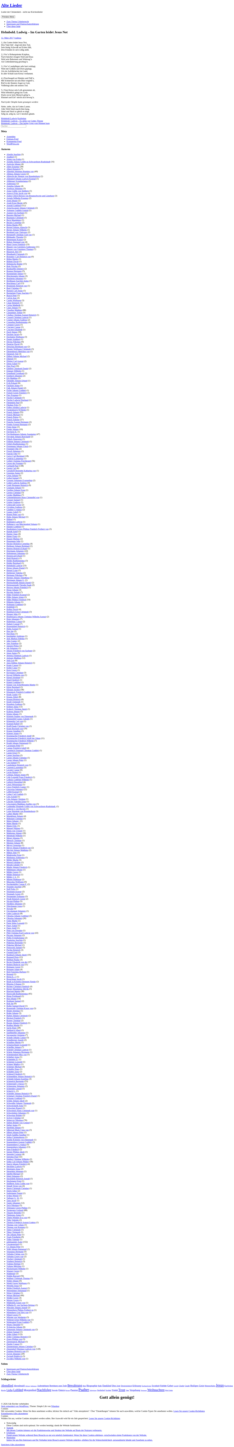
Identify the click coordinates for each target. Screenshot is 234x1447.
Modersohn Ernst (13, 855)
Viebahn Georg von (14, 1256)
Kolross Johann (13, 711)
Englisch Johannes (14, 376)
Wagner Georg (12, 1271)
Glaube (181, 1386)
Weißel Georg (12, 1298)
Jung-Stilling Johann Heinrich (19, 663)
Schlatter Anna (12, 1071)
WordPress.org (12, 144)
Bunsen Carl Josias (14, 291)
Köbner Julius (12, 707)
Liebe (9, 1389)
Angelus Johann (13, 186)
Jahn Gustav (11, 641)
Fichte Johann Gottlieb (16, 390)
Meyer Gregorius (13, 845)
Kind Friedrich (12, 680)
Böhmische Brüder (14, 264)
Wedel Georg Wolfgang (16, 1283)
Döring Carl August (14, 361)
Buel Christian (12, 288)
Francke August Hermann (17, 422)
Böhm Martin (12, 259)
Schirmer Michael (14, 1067)
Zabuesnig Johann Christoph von (20, 1329)
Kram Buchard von (14, 728)
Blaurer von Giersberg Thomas (19, 249)
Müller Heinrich (13, 874)
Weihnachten (156, 1390)
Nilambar (55, 1406)
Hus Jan (9, 631)
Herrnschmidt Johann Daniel (18, 582)
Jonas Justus (11, 653)
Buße (100, 1386)
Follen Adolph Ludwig (16, 407)
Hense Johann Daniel (15, 568)
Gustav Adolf (12, 512)
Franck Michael (13, 415)
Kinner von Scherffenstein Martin (20, 685)
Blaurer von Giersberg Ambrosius (20, 247)
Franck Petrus (12, 417)
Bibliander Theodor (14, 237)
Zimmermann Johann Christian (19, 1346)
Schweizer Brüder (14, 1115)
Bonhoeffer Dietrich (15, 269)
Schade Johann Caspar (16, 1037)
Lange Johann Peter (14, 760)
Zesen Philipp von (14, 1339)
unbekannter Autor (14, 1242)
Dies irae (116, 1385)
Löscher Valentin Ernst (16, 801)
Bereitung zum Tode (58, 1385)
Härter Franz (11, 536)
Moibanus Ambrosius (15, 857)
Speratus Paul (12, 1157)
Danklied (106, 1385)
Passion (74, 1390)
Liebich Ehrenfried (14, 782)
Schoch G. (11, 1091)
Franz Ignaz (11, 427)
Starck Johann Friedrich (16, 1164)
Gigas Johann (12, 475)
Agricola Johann (13, 164)
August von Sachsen (15, 213)
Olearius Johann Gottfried (17, 916)
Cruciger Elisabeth (14, 329)
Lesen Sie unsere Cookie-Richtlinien (189, 1411)
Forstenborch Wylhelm (16, 410)
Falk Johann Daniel (14, 388)
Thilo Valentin (12, 1220)
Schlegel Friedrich (14, 1074)
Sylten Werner (12, 1196)
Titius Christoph (13, 1232)
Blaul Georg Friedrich (15, 244)
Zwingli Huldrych (14, 1356)
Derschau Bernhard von (16, 346)
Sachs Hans (11, 1028)
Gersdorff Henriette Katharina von (21, 471)
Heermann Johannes (15, 551)
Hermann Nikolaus (14, 575)
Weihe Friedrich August (16, 1288)
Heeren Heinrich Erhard (16, 548)
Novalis (9, 908)
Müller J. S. (11, 877)
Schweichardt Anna (14, 1106)
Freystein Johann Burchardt (18, 436)
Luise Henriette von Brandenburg (20, 811)
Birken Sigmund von (15, 242)
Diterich (9, 359)
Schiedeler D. (12, 1059)
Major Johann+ (13, 821)
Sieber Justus (12, 1125)
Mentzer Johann (13, 843)
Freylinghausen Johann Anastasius (21, 434)
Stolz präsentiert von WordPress (15, 1406)
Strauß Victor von (14, 1186)
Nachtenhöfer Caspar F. (16, 884)
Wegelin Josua (12, 1286)
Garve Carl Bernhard (15, 456)
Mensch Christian (14, 840)
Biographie (92, 1385)
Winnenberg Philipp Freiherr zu (19, 1310)
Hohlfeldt (10, 607)
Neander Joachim (13, 887)
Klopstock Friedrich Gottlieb (18, 692)
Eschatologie (146, 1386)
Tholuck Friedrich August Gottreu (21, 1222)
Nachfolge (44, 1390)
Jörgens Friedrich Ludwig (17, 655)
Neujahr (55, 1390)
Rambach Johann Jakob (16, 955)
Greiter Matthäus (13, 495)
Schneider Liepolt (14, 1088)
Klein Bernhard (13, 687)
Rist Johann (11, 998)
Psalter (83, 1389)
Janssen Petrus (12, 646)
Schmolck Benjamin (15, 1081)
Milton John (11, 852)
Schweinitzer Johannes (16, 1113)
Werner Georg (12, 1300)
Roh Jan (10, 1003)
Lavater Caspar (13, 770)
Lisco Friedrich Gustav (16, 787)
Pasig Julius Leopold (15, 923)
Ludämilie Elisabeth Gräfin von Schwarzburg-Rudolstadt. (31, 806)
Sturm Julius (11, 1191)
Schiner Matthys (13, 1064)
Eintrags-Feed (12, 139)
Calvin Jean (11, 298)
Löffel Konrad (12, 792)
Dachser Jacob (12, 334)
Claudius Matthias (14, 310)
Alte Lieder (11, 5)
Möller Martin (12, 860)
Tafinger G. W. (12, 1198)
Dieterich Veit (12, 354)
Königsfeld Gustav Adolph (18, 719)
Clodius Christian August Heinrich (21, 315)
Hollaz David (12, 609)
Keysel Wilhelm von (15, 675)
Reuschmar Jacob (14, 979)
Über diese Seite (13, 26)
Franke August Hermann (17, 424)
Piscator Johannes (14, 935)
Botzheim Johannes (14, 278)
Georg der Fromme (14, 463)
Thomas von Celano (15, 1225)
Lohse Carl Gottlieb (14, 794)
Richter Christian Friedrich (17, 986)
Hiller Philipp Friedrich (16, 599)
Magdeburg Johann (14, 816)
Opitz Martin (11, 921)
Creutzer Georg (13, 325)
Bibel (84, 1386)
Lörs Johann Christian (15, 799)
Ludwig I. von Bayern (16, 809)
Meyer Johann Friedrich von (18, 848)
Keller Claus (11, 668)
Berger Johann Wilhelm (16, 230)
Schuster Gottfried (14, 1098)
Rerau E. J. (11, 977)
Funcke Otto (11, 454)
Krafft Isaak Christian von (17, 726)
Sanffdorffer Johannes (15, 1033)
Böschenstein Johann (15, 276)
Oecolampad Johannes (16, 911)
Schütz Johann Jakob (15, 1101)
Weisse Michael (13, 1295)
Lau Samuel (11, 762)
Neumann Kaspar (14, 891)
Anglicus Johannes (14, 188)
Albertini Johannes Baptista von (20, 171)
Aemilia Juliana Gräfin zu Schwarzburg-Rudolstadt (28, 162)
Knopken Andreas (14, 704)
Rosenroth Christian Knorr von (19, 1008)
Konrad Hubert (13, 724)
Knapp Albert (12, 697)
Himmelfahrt (210, 1386)
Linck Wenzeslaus (14, 784)
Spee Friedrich (12, 1149)
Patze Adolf (11, 928)
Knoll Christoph (13, 702)
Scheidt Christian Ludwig (17, 1050)
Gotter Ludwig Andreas (16, 483)
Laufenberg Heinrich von (17, 765)
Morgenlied (30, 1389)
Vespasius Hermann (14, 1251)
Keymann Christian (14, 672)
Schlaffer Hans (12, 1069)
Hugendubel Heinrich (15, 626)
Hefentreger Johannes (15, 553)
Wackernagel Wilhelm (15, 1269)
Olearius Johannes (14, 918)
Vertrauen (144, 1390)
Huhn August (12, 629)
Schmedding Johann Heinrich (19, 1076)
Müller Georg (12, 872)
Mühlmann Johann (14, 870)
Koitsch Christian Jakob (16, 709)
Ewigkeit (156, 1385)
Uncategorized (12, 1244)
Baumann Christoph (15, 218)
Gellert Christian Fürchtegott (18, 461)
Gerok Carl (11, 468)
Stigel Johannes (13, 1176)
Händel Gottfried (13, 526)
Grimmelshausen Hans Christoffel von (22, 497)
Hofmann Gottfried (14, 604)
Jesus (220, 1385)
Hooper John (12, 614)
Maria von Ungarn (14, 831)
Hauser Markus (13, 539)
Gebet (170, 1385)
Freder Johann (12, 429)
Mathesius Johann (14, 833)
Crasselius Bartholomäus (17, 322)
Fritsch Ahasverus (14, 439)
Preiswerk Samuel (14, 947)
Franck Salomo (13, 419)
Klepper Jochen (13, 689)
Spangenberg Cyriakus (16, 1144)
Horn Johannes (12, 619)
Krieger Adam (12, 733)
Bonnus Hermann (14, 271)
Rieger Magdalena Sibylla (17, 989)
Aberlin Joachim (13, 154)
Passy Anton (11, 925)
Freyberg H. (11, 432)
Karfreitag (21, 118)
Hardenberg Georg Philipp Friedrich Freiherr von (27, 529)
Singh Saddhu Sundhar (16, 1135)
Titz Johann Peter (13, 1234)
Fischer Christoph (14, 398)
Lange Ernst (11, 753)
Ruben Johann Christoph (17, 1015)
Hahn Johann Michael (15, 517)
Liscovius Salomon (14, 789)
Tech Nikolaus (12, 1205)
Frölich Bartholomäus (15, 444)
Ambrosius (11, 183)
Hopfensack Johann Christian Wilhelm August (26, 617)
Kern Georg (11, 670)
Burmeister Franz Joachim (17, 293)
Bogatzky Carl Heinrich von (18, 256)
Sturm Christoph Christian (17, 1188)
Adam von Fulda (13, 159)
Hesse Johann (12, 590)
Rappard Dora (12, 957)
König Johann (12, 714)
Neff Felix (10, 889)
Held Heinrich (12, 558)
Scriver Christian (13, 1118)
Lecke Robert (12, 772)
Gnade (187, 1386)
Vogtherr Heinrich (14, 1261)
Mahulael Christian (14, 818)
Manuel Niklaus (13, 828)
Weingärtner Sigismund (16, 1290)
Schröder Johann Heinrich (17, 1093)
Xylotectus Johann (14, 1327)
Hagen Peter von (13, 514)
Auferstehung (43, 1386)
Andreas (17, 38)
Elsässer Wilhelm (13, 371)
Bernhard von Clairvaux (16, 232)
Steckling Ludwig (14, 1166)
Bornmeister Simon (14, 273)
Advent (27, 1386)
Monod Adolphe (13, 862)
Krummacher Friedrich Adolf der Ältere (23, 738)
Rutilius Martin (12, 1025)
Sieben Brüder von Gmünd (18, 1123)
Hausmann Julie (13, 541)
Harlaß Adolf (12, 531)
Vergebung (135, 1390)
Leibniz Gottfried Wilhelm (17, 780)
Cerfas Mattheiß (13, 305)
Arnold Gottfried (13, 205)
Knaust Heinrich (13, 699)
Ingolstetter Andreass (15, 636)
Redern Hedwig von (15, 964)
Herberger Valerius (14, 573)
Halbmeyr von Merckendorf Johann (21, 524)
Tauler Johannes (13, 1203)
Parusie (67, 1390)
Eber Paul (10, 366)
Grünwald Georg (13, 505)
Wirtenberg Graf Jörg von (17, 1312)
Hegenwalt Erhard (14, 556)
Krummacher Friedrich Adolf (18, 736)
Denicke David (13, 344)
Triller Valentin (12, 1239)
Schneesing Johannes (15, 1086)
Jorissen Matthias (13, 658)
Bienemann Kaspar (14, 239)
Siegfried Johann (13, 1127)
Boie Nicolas (12, 266)
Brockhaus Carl (13, 283)
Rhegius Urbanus (13, 984)
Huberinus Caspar (14, 621)
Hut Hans (10, 634)
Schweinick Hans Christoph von (20, 1110)
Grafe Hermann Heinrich (17, 485)
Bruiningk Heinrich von (16, 286)
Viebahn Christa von (15, 1254)
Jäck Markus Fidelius (15, 638)
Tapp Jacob (11, 1200)
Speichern (5, 1444)
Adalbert (10, 157)
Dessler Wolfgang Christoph (18, 349)
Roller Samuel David (15, 1006)
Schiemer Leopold (14, 1062)
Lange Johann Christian (16, 758)
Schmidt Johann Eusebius (17, 1079)
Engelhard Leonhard (15, 373)
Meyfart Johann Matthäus (17, 850)
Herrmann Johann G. (15, 580)
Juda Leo (10, 660)
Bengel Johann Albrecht (16, 227)
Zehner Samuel (13, 1332)
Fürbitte (163, 1386)
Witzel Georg (12, 1315)
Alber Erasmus (12, 166)
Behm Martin (12, 225)
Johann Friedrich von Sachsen (19, 651)
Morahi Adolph (13, 865)
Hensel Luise (12, 570)
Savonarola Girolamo (15, 1035)
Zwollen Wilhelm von (15, 1359)
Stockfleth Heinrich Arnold (18, 1178)
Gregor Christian (13, 492)
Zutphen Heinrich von (15, 1351)
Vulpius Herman (13, 1264)
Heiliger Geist (197, 1385)
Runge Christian (13, 1020)
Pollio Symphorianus (15, 938)
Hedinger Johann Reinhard (18, 546)
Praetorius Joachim (14, 940)
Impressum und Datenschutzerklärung (22, 24)
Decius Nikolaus (13, 342)
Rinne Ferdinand (13, 996)
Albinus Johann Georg (16, 174)
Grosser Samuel (13, 500)
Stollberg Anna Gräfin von (17, 1183)
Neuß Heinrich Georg (15, 899)
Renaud (9, 974)
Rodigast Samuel (13, 1001)
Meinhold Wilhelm (14, 835)
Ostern (61, 1390)
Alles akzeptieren (20, 1413)
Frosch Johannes (13, 451)
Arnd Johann (12, 200)
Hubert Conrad (12, 624)
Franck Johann (12, 412)
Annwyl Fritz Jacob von (16, 193)
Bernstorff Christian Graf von (19, 235)
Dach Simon (11, 332)
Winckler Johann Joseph (16, 1307)
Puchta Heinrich (13, 950)
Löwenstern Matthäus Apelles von (21, 804)
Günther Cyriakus (14, 509)
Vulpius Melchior (13, 1266)
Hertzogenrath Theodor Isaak (19, 585)
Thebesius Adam (13, 1215)
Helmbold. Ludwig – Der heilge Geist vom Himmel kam (25, 123)
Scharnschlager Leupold (16, 1045)
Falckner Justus (13, 385)
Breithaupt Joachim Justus (17, 281)
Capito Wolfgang (13, 300)
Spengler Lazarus (13, 1154)
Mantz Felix (11, 826)
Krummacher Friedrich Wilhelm (20, 741)
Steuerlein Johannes (14, 1171)
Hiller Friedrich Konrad (16, 595)
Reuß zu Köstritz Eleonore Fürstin (21, 981)
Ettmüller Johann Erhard (16, 381)
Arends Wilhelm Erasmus (17, 198)
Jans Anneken (12, 643)
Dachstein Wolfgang (15, 337)
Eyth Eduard (11, 383)
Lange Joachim (13, 755)
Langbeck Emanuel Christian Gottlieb (22, 750)
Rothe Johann (12, 1013)
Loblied (18, 1390)
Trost (121, 1390)
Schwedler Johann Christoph (18, 1103)
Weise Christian (13, 1293)
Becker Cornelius (13, 222)
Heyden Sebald (13, 592)
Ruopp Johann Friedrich (16, 1023)
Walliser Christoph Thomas (18, 1278)
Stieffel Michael (13, 1174)
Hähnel (9, 519)
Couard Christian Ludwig (17, 317)
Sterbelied (101, 1390)
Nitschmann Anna (14, 906)
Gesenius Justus (13, 473)
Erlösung (136, 1385)
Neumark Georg (13, 894)
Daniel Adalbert (13, 339)
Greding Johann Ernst (15, 490)
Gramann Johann (13, 488)
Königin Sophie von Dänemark (19, 716)
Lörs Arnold (11, 797)
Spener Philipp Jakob (15, 1152)
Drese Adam (11, 363)
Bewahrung (74, 1385)
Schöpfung (93, 1390)
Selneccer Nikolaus (14, 1120)
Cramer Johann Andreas (16, 320)
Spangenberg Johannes (16, 1147)
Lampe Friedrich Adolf (16, 748)
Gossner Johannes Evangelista (19, 480)
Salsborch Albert (13, 1030)
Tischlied (108, 1390)
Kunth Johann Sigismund (17, 743)
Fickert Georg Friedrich (16, 393)
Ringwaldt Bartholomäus (17, 994)
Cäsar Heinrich (12, 303)
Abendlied (7, 1385)
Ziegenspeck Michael (15, 1341)
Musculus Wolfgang (15, 882)
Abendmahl (19, 1385)
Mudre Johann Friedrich (16, 867)
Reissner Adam (13, 969)
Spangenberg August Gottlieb (19, 1142)
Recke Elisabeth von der (16, 962)
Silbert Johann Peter (15, 1132)
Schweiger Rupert (14, 1108)
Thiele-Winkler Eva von (16, 1217)
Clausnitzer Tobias (14, 312)
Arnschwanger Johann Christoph (20, 208)
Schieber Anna (12, 1057)
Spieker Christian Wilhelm (17, 1159)
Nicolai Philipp (12, 901)
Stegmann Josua (13, 1169)
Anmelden (10, 136)
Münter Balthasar (13, 879)
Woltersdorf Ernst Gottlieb (17, 1322)
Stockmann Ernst (13, 1181)
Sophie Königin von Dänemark (19, 1140)
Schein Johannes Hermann (17, 1052)
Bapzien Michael (13, 215)
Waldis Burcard (13, 1276)
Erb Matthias (11, 378)
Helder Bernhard (13, 563)
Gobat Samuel (12, 478)
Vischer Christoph (14, 1259)
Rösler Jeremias (13, 1011)
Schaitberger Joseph (15, 1040)
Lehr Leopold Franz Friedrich (19, 777)
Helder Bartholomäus (15, 561)
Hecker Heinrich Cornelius (18, 544)
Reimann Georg (13, 967)
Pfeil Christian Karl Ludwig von (20, 933)
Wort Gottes (169, 1390)
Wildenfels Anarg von (15, 1303)
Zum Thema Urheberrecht (17, 21)
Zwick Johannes (13, 1354)
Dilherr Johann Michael (16, 356)
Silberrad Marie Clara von (17, 1130)
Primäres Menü (8, 17)
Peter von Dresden (14, 930)
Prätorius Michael (14, 945)
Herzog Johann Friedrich (17, 587)
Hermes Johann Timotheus (17, 578)
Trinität (115, 1390)
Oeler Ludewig (13, 913)
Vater (127, 1390)
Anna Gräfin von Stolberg (17, 191)
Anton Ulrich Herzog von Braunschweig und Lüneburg (30, 196)
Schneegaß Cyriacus (15, 1084)
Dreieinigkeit (126, 1386)
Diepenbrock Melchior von (18, 351)
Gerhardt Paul (12, 466)
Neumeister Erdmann (15, 896)
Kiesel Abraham (13, 677)
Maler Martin (12, 823)
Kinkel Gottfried (13, 682)
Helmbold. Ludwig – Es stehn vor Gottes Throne (22, 121)
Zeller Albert (11, 1334)
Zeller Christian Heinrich (17, 1337)
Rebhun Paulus (13, 960)
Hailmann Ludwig (14, 522)
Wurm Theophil (13, 1324)
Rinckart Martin (13, 991)
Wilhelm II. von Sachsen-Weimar (20, 1305)
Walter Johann (12, 1281)
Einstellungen (7, 1413)
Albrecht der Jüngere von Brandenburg (23, 176)
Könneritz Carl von (14, 721)
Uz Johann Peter (13, 1247)
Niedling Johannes (14, 904)
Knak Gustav (12, 694)
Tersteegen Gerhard (14, 1210)
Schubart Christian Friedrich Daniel (21, 1096)
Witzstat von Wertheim (16, 1317)
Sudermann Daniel (14, 1193)
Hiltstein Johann (13, 602)
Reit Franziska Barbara (16, 972)
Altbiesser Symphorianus (17, 181)
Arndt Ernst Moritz (14, 203)
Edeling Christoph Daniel (17, 368)
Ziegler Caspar (12, 1344)
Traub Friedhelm (13, 1237)
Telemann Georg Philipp (16, 1208)
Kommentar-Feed (14, 141)
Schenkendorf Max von (16, 1054)
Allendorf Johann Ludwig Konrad (21, 179)
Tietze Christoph (13, 1230)
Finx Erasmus (12, 395)
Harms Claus (12, 534)
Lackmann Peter (13, 745)
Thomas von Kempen (15, 1227)
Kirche (3, 1390)
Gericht (176, 1386)
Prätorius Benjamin (14, 943)
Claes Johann (12, 308)
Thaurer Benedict (13, 1213)
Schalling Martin (13, 1042)
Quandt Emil (11, 952)
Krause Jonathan (13, 731)
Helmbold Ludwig (9, 118)
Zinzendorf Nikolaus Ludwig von (20, 1349)
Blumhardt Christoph (15, 254)
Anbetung (33, 1386)
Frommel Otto (12, 449)
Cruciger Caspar (13, 327)
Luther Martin (12, 814)
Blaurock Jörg (12, 252)
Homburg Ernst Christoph (17, 612)
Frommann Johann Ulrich (17, 446)
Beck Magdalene (13, 220)
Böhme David (12, 261)
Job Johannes (12, 648)
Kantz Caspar (12, 665)
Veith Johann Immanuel (16, 1249)
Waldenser (10, 1273)
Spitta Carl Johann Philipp (17, 1161)
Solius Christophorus (15, 1137)
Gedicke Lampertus (14, 458)
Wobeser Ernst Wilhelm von (18, 1320)
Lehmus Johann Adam (16, 775)
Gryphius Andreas (14, 507)
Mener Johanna (13, 838)
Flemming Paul (13, 402)
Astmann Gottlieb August (17, 210)
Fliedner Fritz (12, 405)
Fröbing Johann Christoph (17, 441)
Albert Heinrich (13, 169)
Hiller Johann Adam (15, 597)
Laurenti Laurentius (14, 767)
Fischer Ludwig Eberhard (17, 400)
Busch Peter (11, 295)
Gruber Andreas (13, 502)
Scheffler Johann (13, 1047)
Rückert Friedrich (14, 1018)
